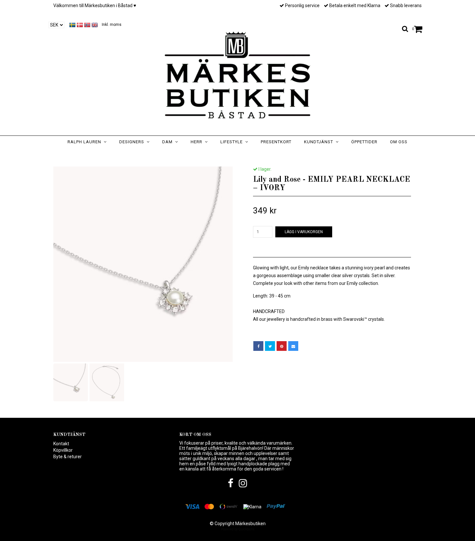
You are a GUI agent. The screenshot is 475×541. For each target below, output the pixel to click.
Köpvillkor (63, 450)
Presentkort (276, 141)
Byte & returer (67, 456)
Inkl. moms (111, 24)
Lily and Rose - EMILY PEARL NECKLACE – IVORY (260, 154)
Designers (133, 141)
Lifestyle (232, 141)
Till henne (202, 154)
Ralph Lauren (86, 141)
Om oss (398, 141)
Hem (179, 154)
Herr (198, 141)
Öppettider (364, 141)
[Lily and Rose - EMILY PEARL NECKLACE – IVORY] (143, 264)
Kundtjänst (320, 141)
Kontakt (61, 443)
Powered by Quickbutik (237, 529)
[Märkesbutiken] (237, 75)
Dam (168, 141)
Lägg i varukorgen (304, 232)
